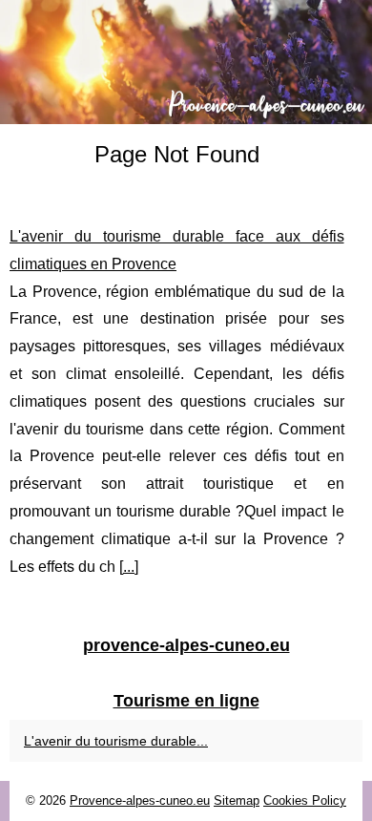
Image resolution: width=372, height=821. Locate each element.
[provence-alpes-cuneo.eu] (186, 62)
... (128, 566)
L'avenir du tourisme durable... (116, 740)
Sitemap (236, 800)
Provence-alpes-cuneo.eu (140, 800)
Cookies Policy (304, 800)
